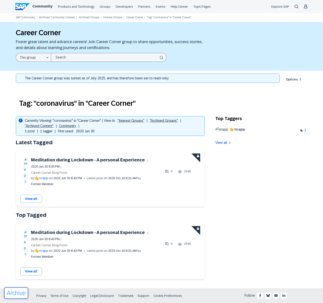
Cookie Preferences (167, 296)
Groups (105, 6)
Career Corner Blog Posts (49, 172)
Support (143, 296)
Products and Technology (76, 6)
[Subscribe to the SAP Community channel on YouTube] (276, 295)
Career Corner (134, 17)
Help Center (179, 6)
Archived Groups (89, 17)
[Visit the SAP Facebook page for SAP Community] (260, 295)
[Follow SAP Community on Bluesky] (268, 295)
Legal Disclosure (102, 296)
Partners (144, 6)
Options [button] (292, 79)
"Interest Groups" (131, 120)
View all (31, 199)
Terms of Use (59, 296)
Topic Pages (202, 6)
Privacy (41, 296)
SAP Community (25, 17)
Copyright (79, 296)
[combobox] (109, 57)
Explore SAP (280, 6)
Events (160, 6)
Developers (124, 6)
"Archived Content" (39, 126)
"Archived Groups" (164, 120)
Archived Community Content (57, 17)
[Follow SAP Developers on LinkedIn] (284, 295)
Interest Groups (112, 17)
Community (42, 6)
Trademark (126, 296)
